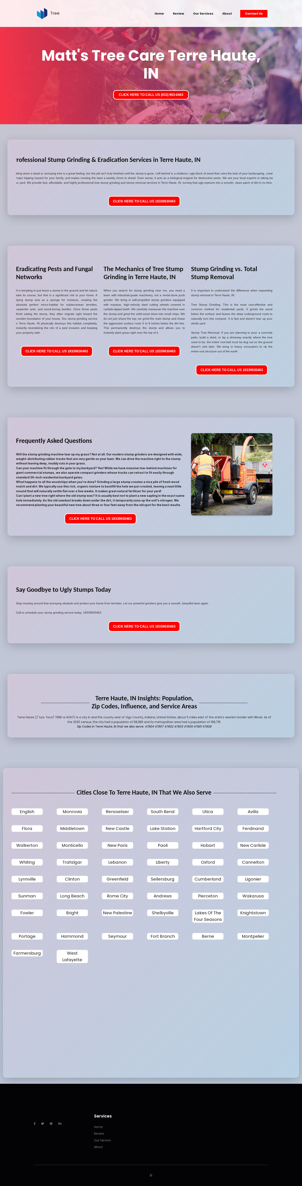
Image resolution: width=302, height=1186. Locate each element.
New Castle (117, 828)
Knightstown (253, 913)
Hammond (72, 936)
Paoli (163, 845)
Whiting (27, 862)
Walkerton (27, 845)
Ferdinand (253, 828)
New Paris (117, 845)
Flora (27, 828)
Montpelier (253, 936)
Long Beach (72, 896)
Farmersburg (27, 953)
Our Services (203, 14)
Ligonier (253, 879)
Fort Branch (163, 936)
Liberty (162, 862)
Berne (208, 936)
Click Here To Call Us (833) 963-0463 (151, 94)
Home (159, 14)
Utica (208, 812)
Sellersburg (162, 879)
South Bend (163, 812)
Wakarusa (253, 896)
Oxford (208, 862)
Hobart (208, 845)
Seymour (117, 936)
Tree (55, 13)
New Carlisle (253, 845)
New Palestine (117, 913)
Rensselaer (117, 812)
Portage (27, 936)
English (27, 812)
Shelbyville (163, 913)
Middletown (72, 828)
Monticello (72, 845)
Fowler (27, 913)
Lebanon (117, 862)
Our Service (102, 1140)
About (227, 14)
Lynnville (27, 879)
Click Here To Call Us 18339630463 (144, 201)
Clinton (72, 879)
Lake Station (162, 828)
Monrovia (72, 812)
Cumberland (208, 879)
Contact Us (254, 14)
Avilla (253, 812)
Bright (72, 913)
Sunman (27, 896)
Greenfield (117, 879)
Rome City (117, 896)
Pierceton (208, 896)
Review (178, 14)
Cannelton (253, 862)
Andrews (163, 896)
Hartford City (208, 828)
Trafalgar (72, 862)
